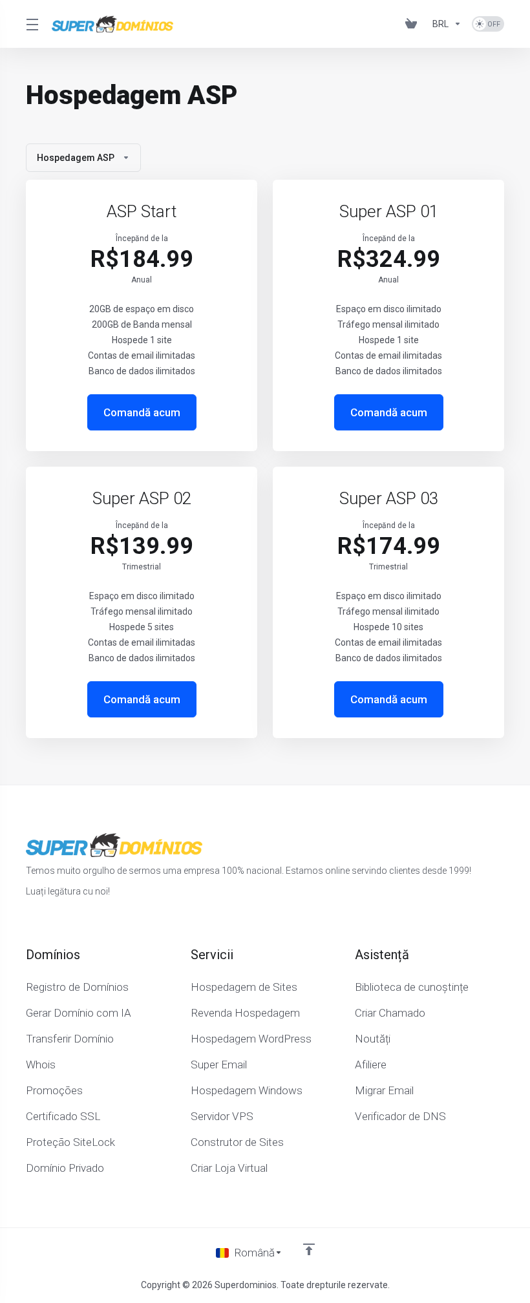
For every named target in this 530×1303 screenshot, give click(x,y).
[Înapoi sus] (309, 1249)
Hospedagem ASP (75, 158)
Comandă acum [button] (141, 412)
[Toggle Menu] (31, 24)
